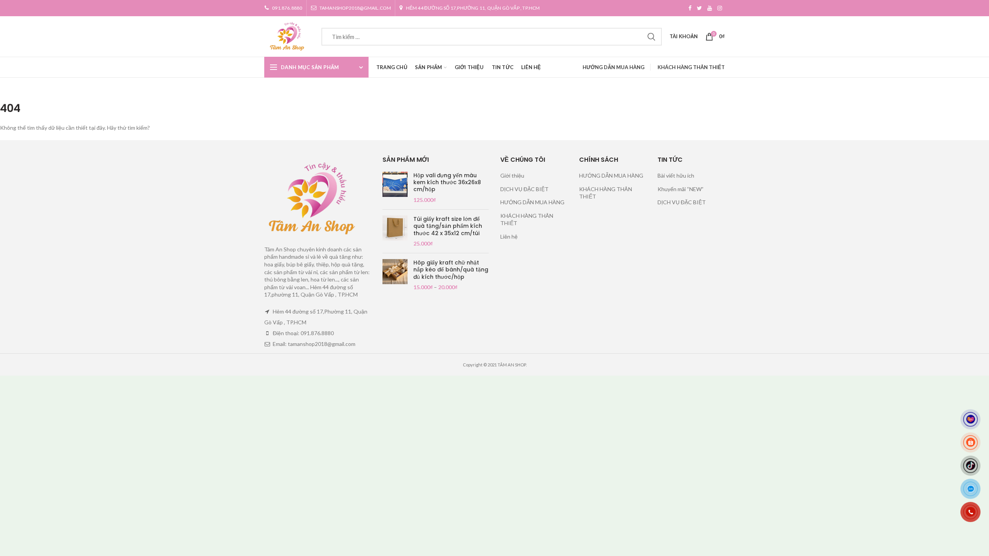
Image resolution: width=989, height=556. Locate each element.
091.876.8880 (287, 8)
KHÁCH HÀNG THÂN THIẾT (691, 67)
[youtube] (710, 8)
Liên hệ (509, 236)
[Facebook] (690, 8)
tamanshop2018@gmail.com (355, 8)
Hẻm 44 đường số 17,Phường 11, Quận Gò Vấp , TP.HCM (473, 8)
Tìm (651, 37)
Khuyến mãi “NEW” (681, 189)
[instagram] (720, 8)
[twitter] (699, 8)
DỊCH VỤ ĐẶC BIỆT (524, 189)
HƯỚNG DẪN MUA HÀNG (613, 67)
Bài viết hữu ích (676, 175)
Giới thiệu (512, 175)
